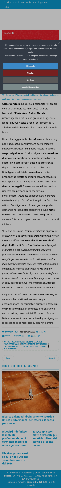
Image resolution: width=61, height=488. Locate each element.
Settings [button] (30, 80)
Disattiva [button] (30, 73)
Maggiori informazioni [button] (30, 87)
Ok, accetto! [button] (30, 66)
